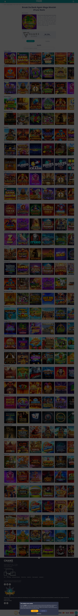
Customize (43, 610)
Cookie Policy (39, 613)
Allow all (34, 610)
